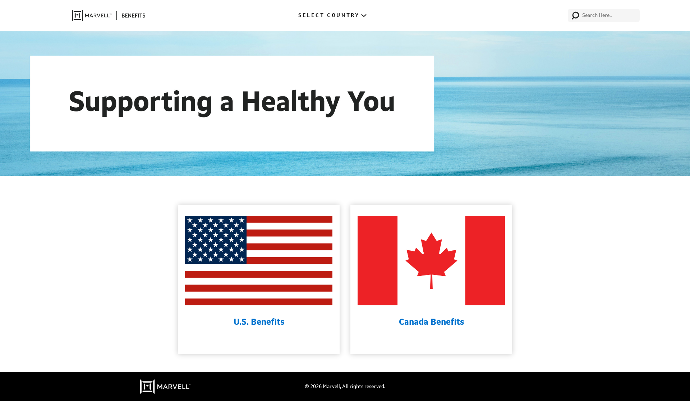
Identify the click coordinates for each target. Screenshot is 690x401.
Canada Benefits (431, 322)
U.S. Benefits (259, 322)
